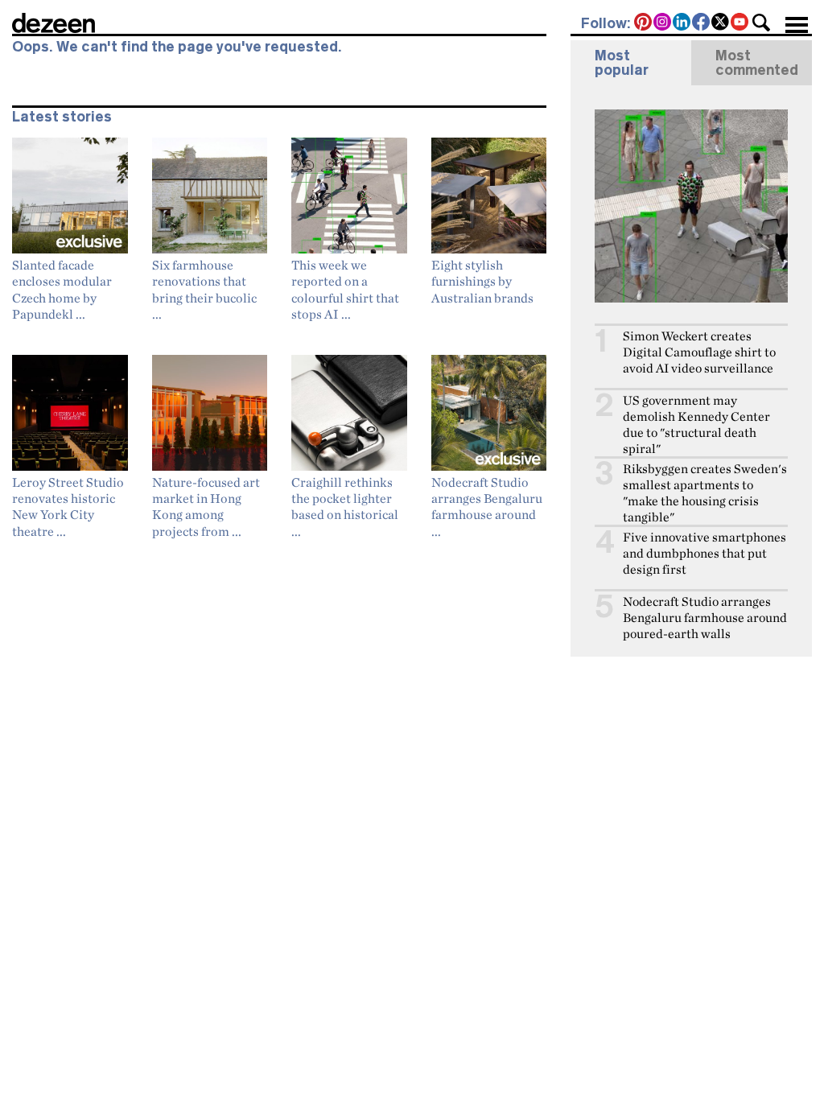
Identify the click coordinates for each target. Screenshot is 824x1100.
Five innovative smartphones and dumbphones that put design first (704, 553)
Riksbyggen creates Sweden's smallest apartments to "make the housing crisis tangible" (705, 493)
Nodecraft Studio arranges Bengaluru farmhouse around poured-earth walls (705, 617)
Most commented (756, 62)
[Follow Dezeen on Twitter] (721, 23)
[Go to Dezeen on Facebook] (701, 23)
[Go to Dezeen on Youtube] (740, 23)
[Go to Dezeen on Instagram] (663, 23)
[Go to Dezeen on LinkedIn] (682, 23)
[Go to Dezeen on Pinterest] (643, 23)
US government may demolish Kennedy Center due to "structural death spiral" (696, 424)
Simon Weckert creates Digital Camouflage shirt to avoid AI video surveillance (699, 352)
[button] (761, 22)
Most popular (622, 62)
